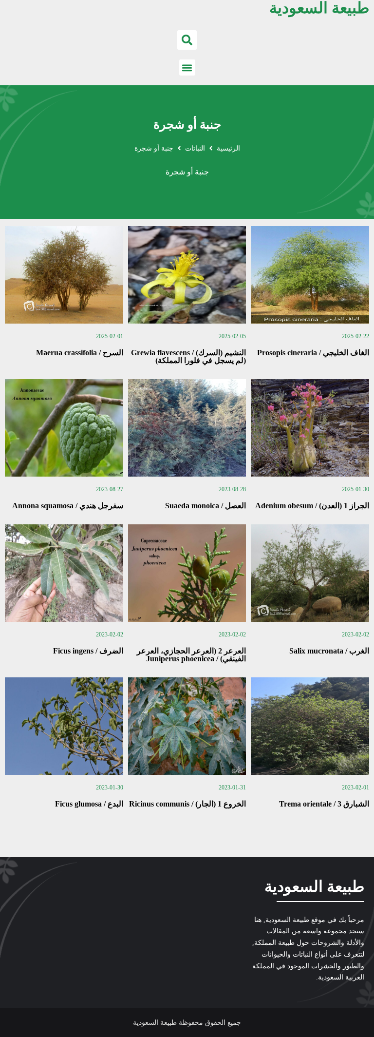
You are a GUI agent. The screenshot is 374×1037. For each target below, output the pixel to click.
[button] (187, 40)
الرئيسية (228, 148)
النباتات (195, 148)
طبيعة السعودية (314, 886)
